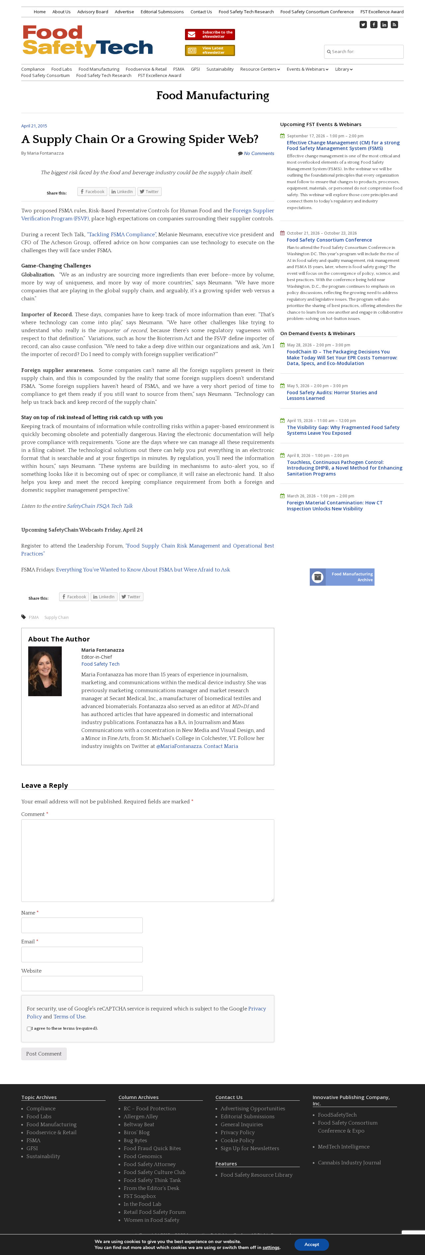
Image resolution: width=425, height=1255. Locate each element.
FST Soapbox (140, 1196)
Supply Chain (56, 617)
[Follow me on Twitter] (363, 24)
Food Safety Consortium (45, 75)
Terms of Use (69, 1017)
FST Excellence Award (382, 12)
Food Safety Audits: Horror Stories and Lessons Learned (332, 395)
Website (31, 971)
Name (30, 913)
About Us (61, 12)
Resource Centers (258, 69)
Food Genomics (143, 1156)
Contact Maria (221, 746)
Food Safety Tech (100, 664)
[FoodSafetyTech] (87, 47)
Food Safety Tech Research (246, 12)
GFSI (195, 69)
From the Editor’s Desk (151, 1188)
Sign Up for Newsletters (250, 1148)
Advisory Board (92, 12)
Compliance (33, 69)
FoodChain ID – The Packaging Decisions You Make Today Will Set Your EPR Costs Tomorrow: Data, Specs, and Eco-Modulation (342, 357)
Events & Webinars (306, 69)
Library (342, 69)
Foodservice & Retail (146, 69)
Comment (34, 814)
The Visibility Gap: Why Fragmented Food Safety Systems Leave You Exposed (343, 430)
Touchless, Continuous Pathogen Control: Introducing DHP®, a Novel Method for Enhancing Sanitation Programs (344, 468)
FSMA (178, 69)
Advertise (124, 12)
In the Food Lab (142, 1204)
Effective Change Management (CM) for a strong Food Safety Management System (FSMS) (343, 145)
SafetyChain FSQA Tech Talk (99, 506)
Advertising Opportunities (253, 1109)
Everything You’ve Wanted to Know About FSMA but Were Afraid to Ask (143, 570)
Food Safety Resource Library (257, 1175)
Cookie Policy (237, 1141)
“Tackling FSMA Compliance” (121, 235)
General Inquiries (242, 1125)
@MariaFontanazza (179, 746)
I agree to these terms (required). (64, 1028)
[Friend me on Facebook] (374, 24)
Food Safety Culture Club (155, 1172)
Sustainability (220, 69)
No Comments (259, 153)
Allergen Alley (141, 1117)
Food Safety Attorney (150, 1164)
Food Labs (61, 69)
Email (30, 942)
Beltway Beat (139, 1125)
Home (40, 12)
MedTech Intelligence (344, 1147)
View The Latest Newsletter (209, 50)
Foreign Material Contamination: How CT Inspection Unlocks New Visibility (335, 505)
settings (271, 1248)
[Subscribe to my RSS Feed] (394, 24)
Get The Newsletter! (209, 34)
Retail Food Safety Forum (155, 1212)
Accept (311, 1244)
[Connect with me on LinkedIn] (384, 24)
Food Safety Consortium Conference (317, 12)
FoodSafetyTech (337, 1115)
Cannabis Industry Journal (349, 1163)
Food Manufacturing (99, 69)
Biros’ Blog (137, 1133)
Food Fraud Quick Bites (152, 1148)
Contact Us (201, 12)
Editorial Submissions (162, 12)
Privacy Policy (238, 1133)
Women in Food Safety (151, 1220)
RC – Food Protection (150, 1109)
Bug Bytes (135, 1141)
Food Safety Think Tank (152, 1180)
